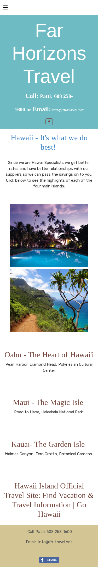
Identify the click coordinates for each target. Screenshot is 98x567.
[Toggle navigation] (5, 9)
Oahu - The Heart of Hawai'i (49, 354)
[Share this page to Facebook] (49, 560)
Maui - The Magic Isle (49, 402)
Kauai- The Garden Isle (49, 444)
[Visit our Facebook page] (49, 121)
